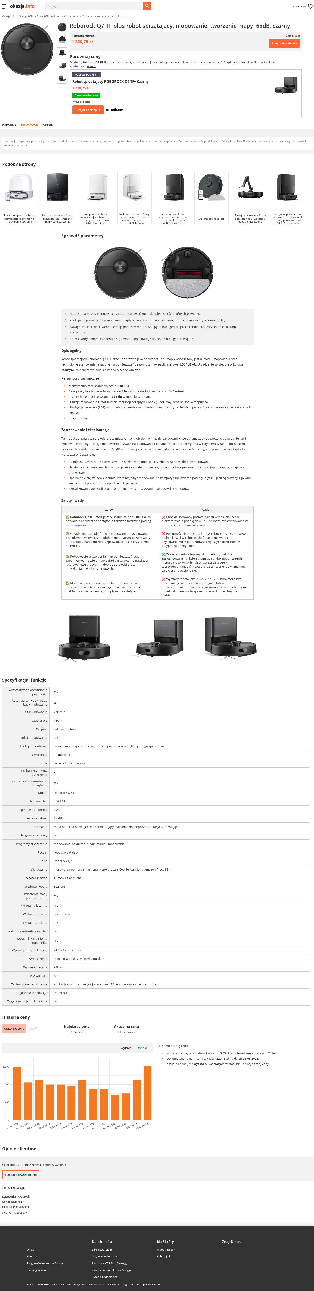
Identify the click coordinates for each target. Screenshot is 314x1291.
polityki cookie (151, 1284)
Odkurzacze (71, 16)
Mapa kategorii (166, 1250)
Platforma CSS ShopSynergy (109, 1263)
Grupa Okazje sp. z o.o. (57, 1284)
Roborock (123, 16)
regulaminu (129, 1284)
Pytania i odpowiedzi (105, 1277)
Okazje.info (8, 16)
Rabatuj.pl (163, 1256)
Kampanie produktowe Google (111, 1270)
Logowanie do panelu (105, 1256)
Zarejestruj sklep (102, 1250)
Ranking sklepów (37, 1270)
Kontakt (32, 1256)
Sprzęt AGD (26, 16)
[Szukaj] (97, 4)
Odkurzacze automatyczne (98, 16)
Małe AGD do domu (48, 16)
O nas (30, 1250)
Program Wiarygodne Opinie (45, 1263)
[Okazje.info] (23, 6)
